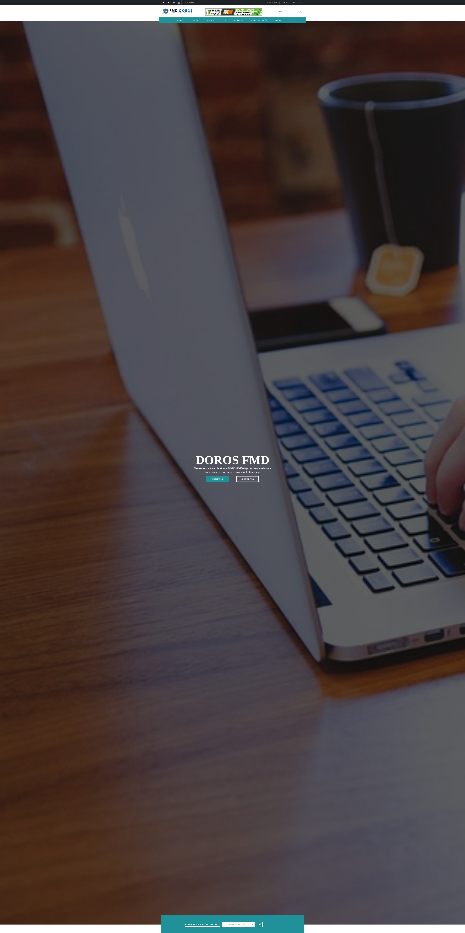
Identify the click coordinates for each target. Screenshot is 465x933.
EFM (225, 20)
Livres (278, 20)
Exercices (210, 20)
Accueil (180, 20)
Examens (238, 20)
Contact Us (296, 3)
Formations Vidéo (258, 20)
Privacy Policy (273, 3)
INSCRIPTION (217, 479)
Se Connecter (247, 479)
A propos (285, 3)
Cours (195, 20)
